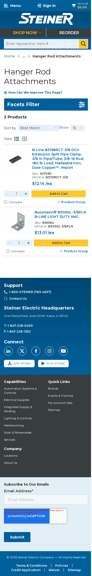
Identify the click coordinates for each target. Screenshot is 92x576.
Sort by (10, 128)
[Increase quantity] (26, 193)
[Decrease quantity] (7, 193)
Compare (15, 202)
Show (63, 127)
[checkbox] (5, 202)
